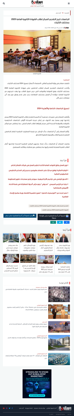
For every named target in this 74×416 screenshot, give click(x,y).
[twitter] (60, 222)
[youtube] (4, 408)
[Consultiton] (37, 383)
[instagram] (6, 408)
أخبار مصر (58, 13)
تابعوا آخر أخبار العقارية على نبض (17, 216)
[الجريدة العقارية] (65, 408)
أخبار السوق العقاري (51, 408)
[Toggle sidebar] (69, 4)
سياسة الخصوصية (60, 414)
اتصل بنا (51, 414)
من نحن (69, 414)
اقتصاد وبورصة (29, 408)
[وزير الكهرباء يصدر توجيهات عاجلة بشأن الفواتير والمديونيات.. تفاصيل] (63, 238)
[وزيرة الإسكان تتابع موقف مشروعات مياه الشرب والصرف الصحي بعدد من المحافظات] (28, 238)
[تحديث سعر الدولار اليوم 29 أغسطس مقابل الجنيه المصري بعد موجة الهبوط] (11, 258)
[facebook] (67, 222)
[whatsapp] (53, 222)
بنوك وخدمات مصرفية (39, 408)
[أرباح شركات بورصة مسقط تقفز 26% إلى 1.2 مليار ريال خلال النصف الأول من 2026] (46, 259)
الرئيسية (66, 13)
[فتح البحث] (4, 3)
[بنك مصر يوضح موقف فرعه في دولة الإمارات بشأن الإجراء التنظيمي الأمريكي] (11, 238)
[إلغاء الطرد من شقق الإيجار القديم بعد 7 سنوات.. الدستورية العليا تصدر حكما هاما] (28, 258)
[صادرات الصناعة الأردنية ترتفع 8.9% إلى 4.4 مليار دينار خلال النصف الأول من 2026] (63, 259)
